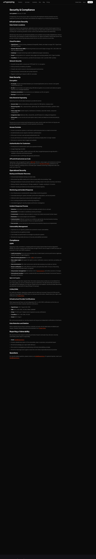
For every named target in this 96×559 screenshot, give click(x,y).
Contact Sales (78, 2)
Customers (34, 2)
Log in (84, 2)
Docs (40, 2)
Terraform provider (44, 163)
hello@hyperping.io (19, 340)
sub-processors (40, 271)
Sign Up (90, 2)
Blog (44, 2)
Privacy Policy (21, 296)
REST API (33, 162)
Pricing (48, 2)
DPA (33, 257)
